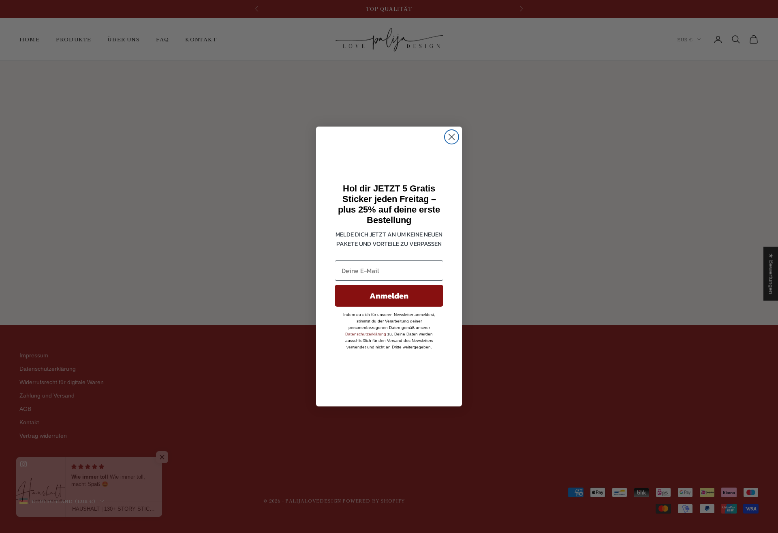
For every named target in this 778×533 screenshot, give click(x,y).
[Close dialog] (452, 137)
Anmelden (389, 296)
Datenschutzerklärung (365, 334)
